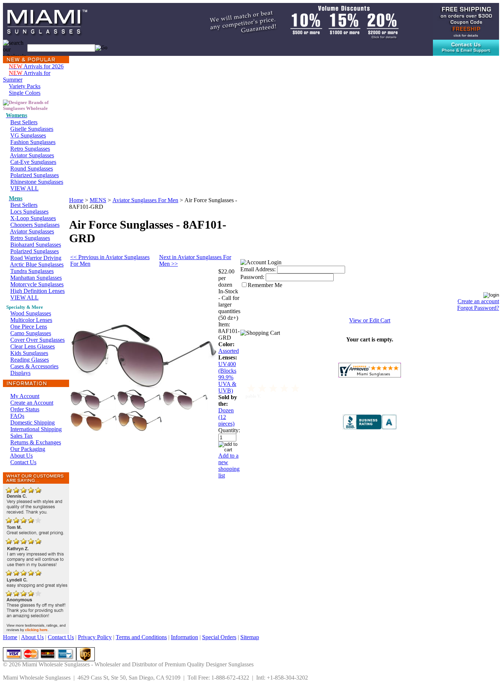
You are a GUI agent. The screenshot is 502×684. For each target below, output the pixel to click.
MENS (98, 200)
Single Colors (24, 93)
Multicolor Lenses (31, 320)
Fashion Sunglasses (32, 142)
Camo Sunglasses (30, 333)
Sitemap (249, 637)
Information (184, 637)
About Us (21, 455)
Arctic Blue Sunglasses (37, 264)
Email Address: (258, 269)
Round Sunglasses (31, 168)
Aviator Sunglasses (32, 155)
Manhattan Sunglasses (36, 278)
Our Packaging (27, 449)
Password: (252, 277)
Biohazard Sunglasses (35, 244)
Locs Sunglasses (29, 211)
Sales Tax (21, 436)
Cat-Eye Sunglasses (33, 162)
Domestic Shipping (32, 422)
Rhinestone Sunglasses (36, 182)
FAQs (17, 416)
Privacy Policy (95, 637)
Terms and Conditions (141, 637)
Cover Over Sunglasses (37, 340)
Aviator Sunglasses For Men (145, 200)
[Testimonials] (36, 632)
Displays (20, 373)
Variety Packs (24, 86)
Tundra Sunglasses (32, 271)
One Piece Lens (28, 326)
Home (76, 200)
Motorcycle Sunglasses (37, 284)
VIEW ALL (24, 188)
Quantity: (229, 430)
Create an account (478, 301)
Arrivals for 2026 (36, 66)
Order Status (24, 409)
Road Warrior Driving (35, 258)
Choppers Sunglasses (35, 225)
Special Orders (219, 637)
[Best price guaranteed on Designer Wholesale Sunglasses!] (295, 21)
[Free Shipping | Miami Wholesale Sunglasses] (466, 21)
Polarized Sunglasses (34, 175)
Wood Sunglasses (30, 313)
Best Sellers (23, 122)
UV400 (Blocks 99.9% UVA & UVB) (227, 377)
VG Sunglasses (28, 135)
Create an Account (31, 403)
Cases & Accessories (34, 366)
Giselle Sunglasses (31, 129)
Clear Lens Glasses (32, 346)
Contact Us (23, 462)
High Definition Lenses (37, 291)
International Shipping (36, 429)
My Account (24, 396)
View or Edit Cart (369, 320)
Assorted (228, 351)
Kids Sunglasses (29, 353)
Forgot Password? (478, 308)
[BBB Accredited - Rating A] (370, 428)
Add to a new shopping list (229, 465)
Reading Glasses (29, 360)
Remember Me (265, 285)
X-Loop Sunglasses (33, 218)
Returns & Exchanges (35, 442)
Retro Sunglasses (30, 149)
